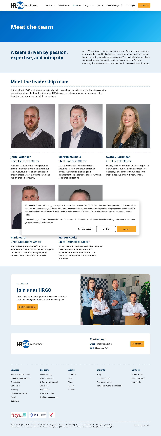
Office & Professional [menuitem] (49, 382)
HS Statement (65, 427)
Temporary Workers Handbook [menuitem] (109, 386)
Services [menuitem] (15, 369)
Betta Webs (146, 426)
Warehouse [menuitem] (44, 386)
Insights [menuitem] (101, 369)
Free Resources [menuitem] (103, 378)
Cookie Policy (76, 427)
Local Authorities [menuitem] (47, 393)
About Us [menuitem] (72, 374)
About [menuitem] (71, 369)
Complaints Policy (89, 427)
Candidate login (113, 5)
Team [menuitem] (70, 378)
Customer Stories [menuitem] (104, 382)
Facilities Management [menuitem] (49, 397)
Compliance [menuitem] (15, 386)
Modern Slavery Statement (31, 427)
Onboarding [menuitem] (15, 382)
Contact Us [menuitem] (136, 382)
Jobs (99, 5)
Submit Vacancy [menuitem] (137, 378)
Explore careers (26, 307)
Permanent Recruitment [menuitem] (21, 374)
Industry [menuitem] (44, 369)
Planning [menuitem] (14, 389)
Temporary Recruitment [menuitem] (20, 378)
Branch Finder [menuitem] (137, 374)
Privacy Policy (15, 427)
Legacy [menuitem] (71, 386)
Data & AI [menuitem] (15, 401)
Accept (126, 229)
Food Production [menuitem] (47, 378)
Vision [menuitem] (70, 382)
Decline (106, 229)
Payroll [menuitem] (13, 397)
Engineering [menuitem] (45, 389)
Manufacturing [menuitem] (46, 374)
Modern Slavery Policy (51, 427)
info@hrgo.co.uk (104, 343)
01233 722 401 (101, 347)
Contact (143, 5)
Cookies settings (85, 229)
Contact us (137, 344)
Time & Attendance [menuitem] (19, 393)
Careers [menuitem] (71, 389)
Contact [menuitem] (135, 369)
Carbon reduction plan (105, 427)
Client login (130, 5)
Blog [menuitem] (99, 374)
